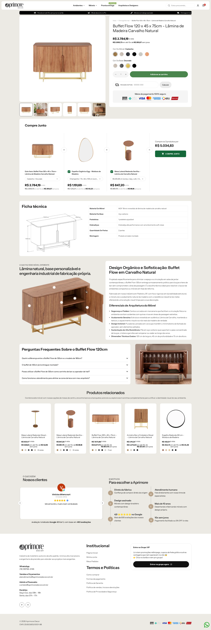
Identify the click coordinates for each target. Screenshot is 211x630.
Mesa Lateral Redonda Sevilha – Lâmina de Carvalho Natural (34, 436)
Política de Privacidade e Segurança (101, 592)
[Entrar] (197, 5)
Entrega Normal (124, 20)
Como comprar (92, 575)
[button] (101, 59)
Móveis (92, 5)
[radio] (22, 450)
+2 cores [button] (40, 450)
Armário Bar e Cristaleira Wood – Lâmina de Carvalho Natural (105, 436)
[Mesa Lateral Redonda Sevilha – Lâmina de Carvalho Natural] (35, 418)
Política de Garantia (94, 583)
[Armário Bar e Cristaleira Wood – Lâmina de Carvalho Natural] (105, 418)
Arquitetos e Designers (128, 5)
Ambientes (78, 5)
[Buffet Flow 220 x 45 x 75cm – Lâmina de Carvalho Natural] (70, 418)
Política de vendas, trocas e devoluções (102, 587)
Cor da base (122, 60)
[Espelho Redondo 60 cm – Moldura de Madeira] (140, 418)
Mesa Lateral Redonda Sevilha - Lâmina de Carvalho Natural (127, 172)
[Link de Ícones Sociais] (21, 604)
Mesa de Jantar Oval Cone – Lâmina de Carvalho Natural (174, 436)
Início (114, 20)
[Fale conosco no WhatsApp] (207, 625)
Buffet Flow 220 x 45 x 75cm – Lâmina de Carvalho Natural (69, 436)
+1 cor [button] (74, 450)
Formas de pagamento (95, 579)
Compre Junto (172, 154)
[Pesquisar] (169, 5)
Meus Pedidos (92, 561)
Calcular (165, 85)
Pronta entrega (107, 5)
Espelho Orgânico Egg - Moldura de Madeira (86, 172)
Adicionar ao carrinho (159, 74)
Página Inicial (92, 553)
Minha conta (91, 557)
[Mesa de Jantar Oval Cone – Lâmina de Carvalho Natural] (176, 418)
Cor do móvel (123, 49)
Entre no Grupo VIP (141, 547)
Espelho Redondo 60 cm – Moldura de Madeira (138, 436)
